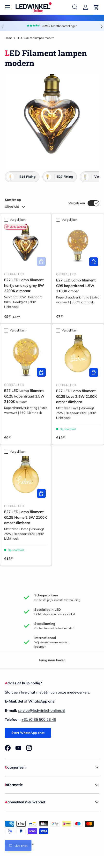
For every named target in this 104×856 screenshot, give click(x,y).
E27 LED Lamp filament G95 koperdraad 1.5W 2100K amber (76, 285)
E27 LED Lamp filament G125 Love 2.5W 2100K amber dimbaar (76, 396)
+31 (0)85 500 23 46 (39, 719)
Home (8, 38)
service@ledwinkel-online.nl (41, 710)
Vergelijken (76, 203)
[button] (96, 7)
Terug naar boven (52, 660)
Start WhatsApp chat (28, 733)
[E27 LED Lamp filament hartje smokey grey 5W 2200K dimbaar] (26, 246)
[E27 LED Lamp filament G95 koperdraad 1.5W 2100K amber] (78, 246)
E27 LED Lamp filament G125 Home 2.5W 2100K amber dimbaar (25, 517)
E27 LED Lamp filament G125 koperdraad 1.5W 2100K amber (24, 396)
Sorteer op (13, 200)
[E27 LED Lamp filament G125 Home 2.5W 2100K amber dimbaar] (26, 478)
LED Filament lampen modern (35, 38)
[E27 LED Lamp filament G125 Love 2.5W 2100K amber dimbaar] (78, 357)
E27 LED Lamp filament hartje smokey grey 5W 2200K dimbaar (24, 285)
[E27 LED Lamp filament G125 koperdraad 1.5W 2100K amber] (26, 357)
